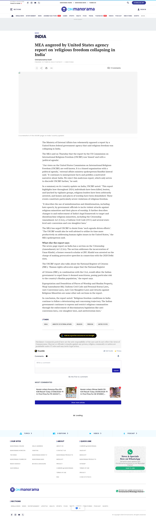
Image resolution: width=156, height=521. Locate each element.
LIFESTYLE (44, 506)
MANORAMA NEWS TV (39, 455)
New (59, 16)
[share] (41, 68)
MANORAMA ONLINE (66, 3)
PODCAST (118, 16)
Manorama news (80, 3)
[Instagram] (31, 2)
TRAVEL (91, 16)
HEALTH (78, 16)
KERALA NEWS (20, 16)
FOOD (85, 16)
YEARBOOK (92, 3)
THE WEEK (13, 455)
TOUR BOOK (100, 16)
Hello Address (37, 446)
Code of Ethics (85, 477)
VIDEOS (111, 16)
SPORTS (71, 16)
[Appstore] (108, 491)
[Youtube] (35, 2)
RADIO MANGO (15, 464)
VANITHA (35, 450)
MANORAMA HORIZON (17, 450)
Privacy (59, 464)
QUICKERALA (14, 468)
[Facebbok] (11, 514)
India (40, 37)
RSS (57, 477)
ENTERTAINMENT (31, 16)
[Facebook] (27, 2)
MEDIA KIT (59, 459)
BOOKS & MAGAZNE (39, 464)
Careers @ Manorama (64, 468)
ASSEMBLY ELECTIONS (52, 16)
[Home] (12, 16)
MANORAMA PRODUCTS (64, 455)
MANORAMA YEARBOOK (18, 459)
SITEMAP (83, 464)
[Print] (46, 68)
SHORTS (136, 16)
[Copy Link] (51, 68)
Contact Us (61, 450)
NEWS (40, 16)
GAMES (65, 16)
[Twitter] (39, 2)
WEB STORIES (128, 16)
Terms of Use (61, 473)
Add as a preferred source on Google (79, 335)
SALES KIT (83, 450)
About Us (59, 446)
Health (52, 506)
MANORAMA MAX (38, 459)
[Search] (128, 3)
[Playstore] (93, 491)
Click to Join (130, 468)
